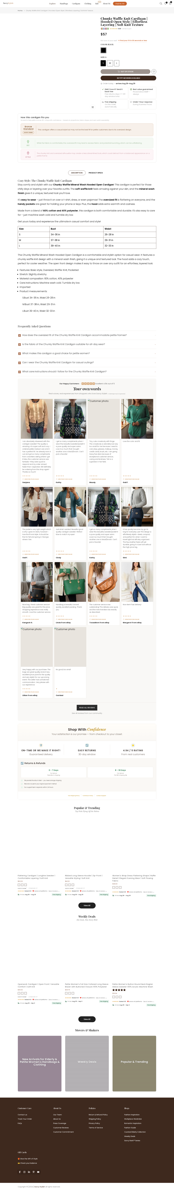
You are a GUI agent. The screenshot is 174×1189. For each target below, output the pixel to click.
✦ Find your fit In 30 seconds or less (132, 40)
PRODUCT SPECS (96, 173)
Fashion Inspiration (132, 1115)
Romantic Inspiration (132, 1123)
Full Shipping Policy (74, 795)
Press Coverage (59, 1123)
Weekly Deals (129, 1136)
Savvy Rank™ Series (132, 1141)
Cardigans (76, 3)
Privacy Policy (94, 1123)
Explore (52, 3)
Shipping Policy (95, 1119)
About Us (106, 3)
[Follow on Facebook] (20, 1172)
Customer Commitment (63, 1132)
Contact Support (101, 795)
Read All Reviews (87, 707)
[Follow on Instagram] (24, 1172)
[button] (119, 990)
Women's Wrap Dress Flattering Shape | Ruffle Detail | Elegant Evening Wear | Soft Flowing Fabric (134, 878)
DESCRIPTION (77, 173)
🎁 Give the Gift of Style (28, 1159)
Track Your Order (25, 1119)
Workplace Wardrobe (133, 1119)
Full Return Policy (88, 795)
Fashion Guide (130, 1128)
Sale (97, 3)
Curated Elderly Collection (135, 1132)
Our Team (57, 1115)
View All (87, 905)
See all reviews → (54, 891)
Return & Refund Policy (98, 1115)
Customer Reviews (61, 1128)
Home (20, 10)
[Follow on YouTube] (38, 1172)
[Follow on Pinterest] (34, 1172)
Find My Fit (119, 3)
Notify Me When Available (128, 78)
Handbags (64, 3)
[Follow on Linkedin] (29, 1172)
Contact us (22, 1115)
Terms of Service (96, 1128)
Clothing (87, 3)
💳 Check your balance (27, 1163)
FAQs (20, 1123)
